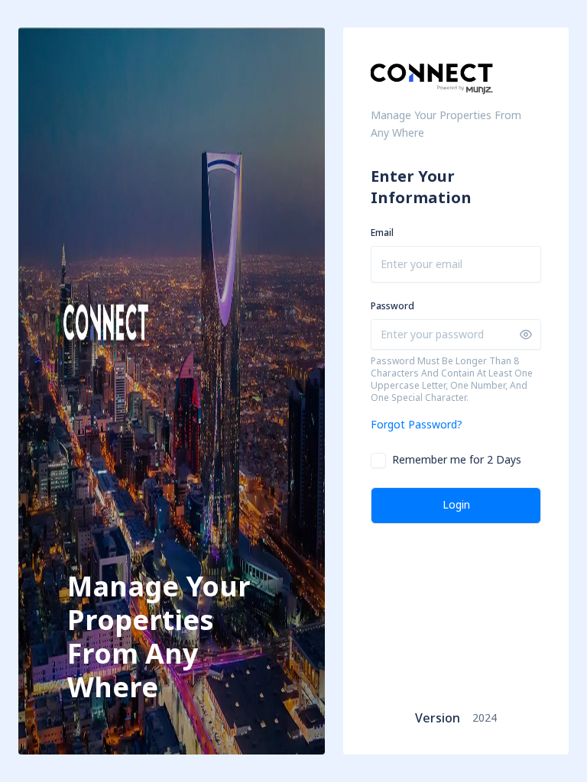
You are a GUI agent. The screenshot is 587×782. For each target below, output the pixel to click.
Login (456, 505)
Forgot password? (416, 425)
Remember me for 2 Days (456, 460)
